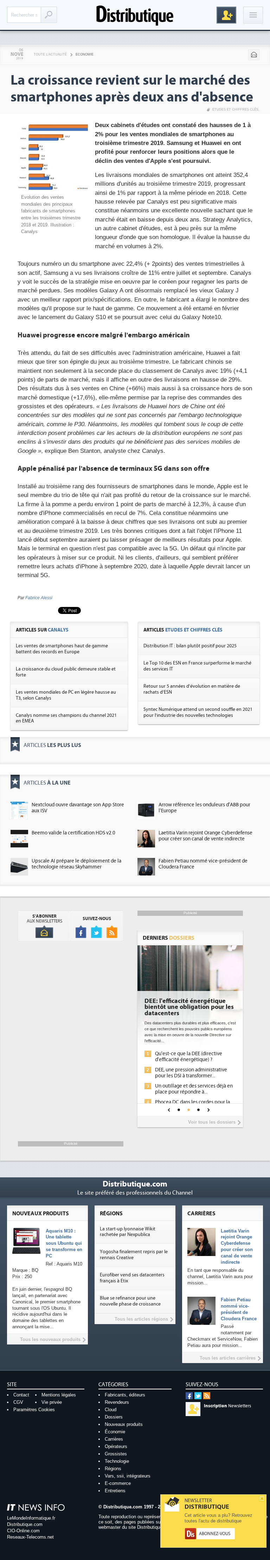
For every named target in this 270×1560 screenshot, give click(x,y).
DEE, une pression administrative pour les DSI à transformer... (191, 1073)
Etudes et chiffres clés (235, 109)
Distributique (135, 15)
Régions (113, 1468)
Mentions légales (58, 1394)
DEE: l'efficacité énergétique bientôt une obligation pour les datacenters (189, 1007)
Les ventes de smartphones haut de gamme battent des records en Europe (62, 649)
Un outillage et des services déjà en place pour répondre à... (194, 1089)
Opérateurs (116, 1446)
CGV (18, 1402)
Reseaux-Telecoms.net (30, 1537)
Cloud (110, 1409)
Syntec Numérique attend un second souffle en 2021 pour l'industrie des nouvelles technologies (197, 712)
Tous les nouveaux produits (50, 1339)
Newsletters (227, 1405)
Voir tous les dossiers (212, 1122)
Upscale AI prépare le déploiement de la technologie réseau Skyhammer (76, 864)
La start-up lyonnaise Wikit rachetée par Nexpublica (127, 1232)
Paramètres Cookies (34, 1409)
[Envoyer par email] (254, 55)
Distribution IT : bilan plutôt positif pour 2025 (190, 646)
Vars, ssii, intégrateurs (127, 1476)
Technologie (117, 1461)
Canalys (58, 630)
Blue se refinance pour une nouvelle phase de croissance (130, 1301)
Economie (85, 54)
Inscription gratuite (226, 15)
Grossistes (116, 1453)
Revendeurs (117, 1402)
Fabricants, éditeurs (125, 1394)
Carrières (114, 1439)
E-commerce (118, 1483)
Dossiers (114, 1417)
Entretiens (115, 1490)
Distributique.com (25, 1524)
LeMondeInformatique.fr (31, 1518)
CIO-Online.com (23, 1530)
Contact (21, 1394)
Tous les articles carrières (228, 1358)
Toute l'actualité (50, 54)
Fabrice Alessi (38, 598)
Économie (115, 1431)
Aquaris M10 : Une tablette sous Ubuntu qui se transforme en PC (64, 1243)
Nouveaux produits (124, 1424)
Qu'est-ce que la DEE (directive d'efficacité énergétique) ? (188, 1057)
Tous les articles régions (141, 1319)
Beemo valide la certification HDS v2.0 (73, 833)
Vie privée (51, 1402)
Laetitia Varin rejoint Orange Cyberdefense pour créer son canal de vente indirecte (205, 836)
